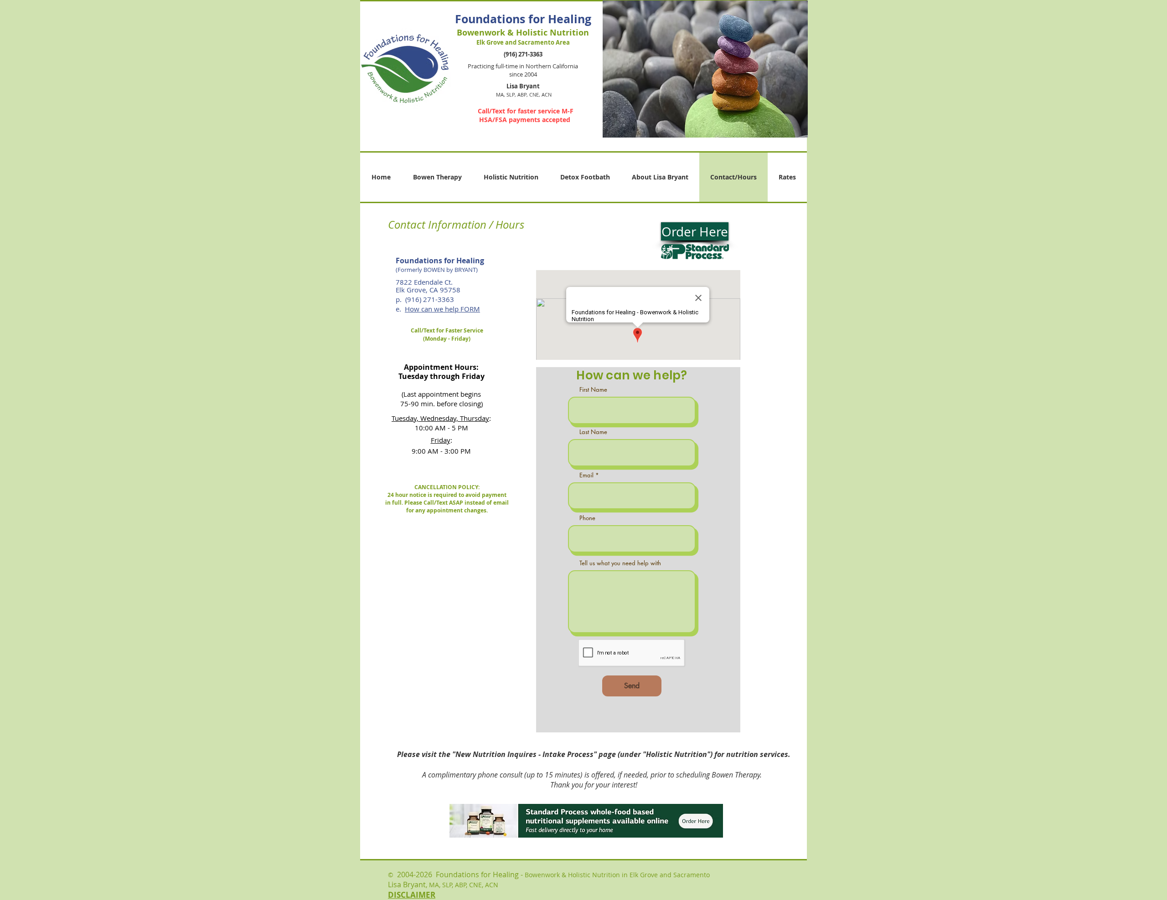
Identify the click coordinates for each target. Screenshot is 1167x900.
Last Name (593, 432)
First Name (593, 390)
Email (586, 475)
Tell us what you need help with (620, 563)
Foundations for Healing (523, 19)
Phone (587, 518)
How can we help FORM (442, 308)
